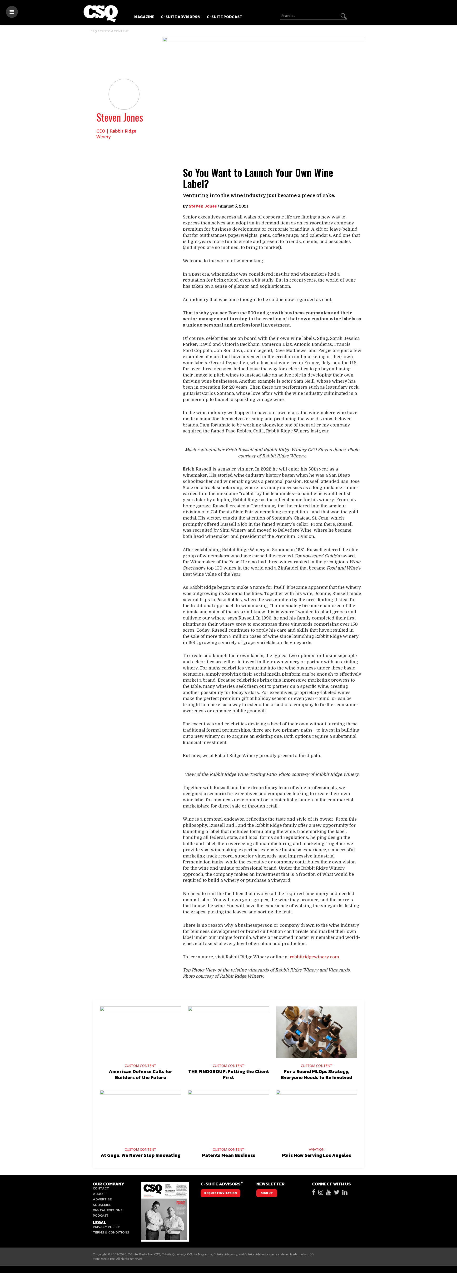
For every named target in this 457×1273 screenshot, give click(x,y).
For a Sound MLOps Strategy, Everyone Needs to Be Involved (316, 1074)
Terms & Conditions (111, 1232)
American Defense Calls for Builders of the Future (140, 1074)
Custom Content (114, 31)
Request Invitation (220, 1193)
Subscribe (102, 1204)
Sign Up (267, 1193)
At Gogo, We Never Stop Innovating (140, 1155)
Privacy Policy (106, 1226)
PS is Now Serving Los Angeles (316, 1155)
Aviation (316, 1149)
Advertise (102, 1199)
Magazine (144, 17)
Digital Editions (108, 1210)
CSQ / (95, 31)
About (99, 1193)
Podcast (101, 1215)
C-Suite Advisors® (180, 17)
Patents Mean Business (228, 1155)
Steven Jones (119, 117)
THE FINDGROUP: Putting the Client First (228, 1074)
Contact (101, 1188)
